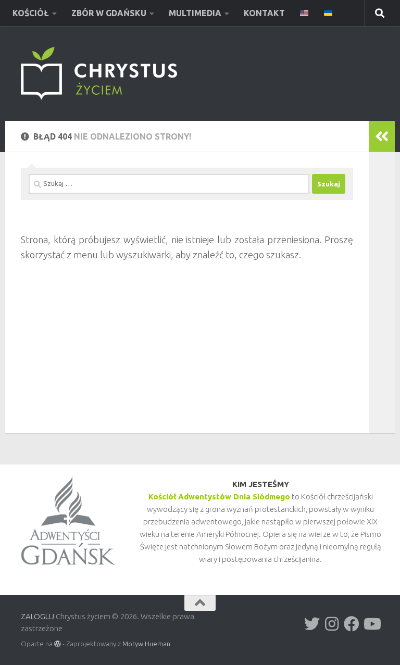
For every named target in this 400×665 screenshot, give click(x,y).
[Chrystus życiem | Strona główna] (99, 73)
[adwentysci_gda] (312, 624)
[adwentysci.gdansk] (332, 624)
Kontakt (264, 13)
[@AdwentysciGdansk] (371, 624)
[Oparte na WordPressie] (57, 644)
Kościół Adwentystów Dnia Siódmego (219, 496)
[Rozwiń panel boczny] (382, 136)
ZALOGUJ (37, 616)
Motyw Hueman (146, 643)
